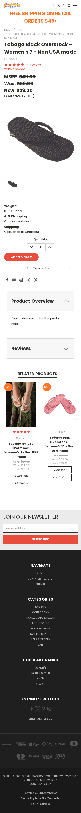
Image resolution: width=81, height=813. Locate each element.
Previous (4, 417)
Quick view (21, 475)
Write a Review (14, 69)
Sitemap (40, 584)
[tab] (40, 301)
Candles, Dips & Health (40, 617)
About (40, 573)
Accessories (40, 623)
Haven (40, 678)
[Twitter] (28, 280)
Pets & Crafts (40, 639)
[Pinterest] (35, 280)
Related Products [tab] (37, 374)
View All (40, 684)
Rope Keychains (41, 628)
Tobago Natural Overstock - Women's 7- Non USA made (21, 450)
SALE (40, 644)
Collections (40, 612)
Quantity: (40, 239)
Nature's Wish (40, 673)
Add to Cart (21, 483)
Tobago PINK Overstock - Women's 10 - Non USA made (59, 444)
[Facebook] (7, 280)
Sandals (40, 607)
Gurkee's (40, 667)
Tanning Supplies (41, 634)
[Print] (21, 280)
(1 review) (34, 65)
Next (76, 417)
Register (48, 578)
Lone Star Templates (48, 798)
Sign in (32, 578)
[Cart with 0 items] (68, 5)
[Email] (14, 280)
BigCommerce (48, 793)
